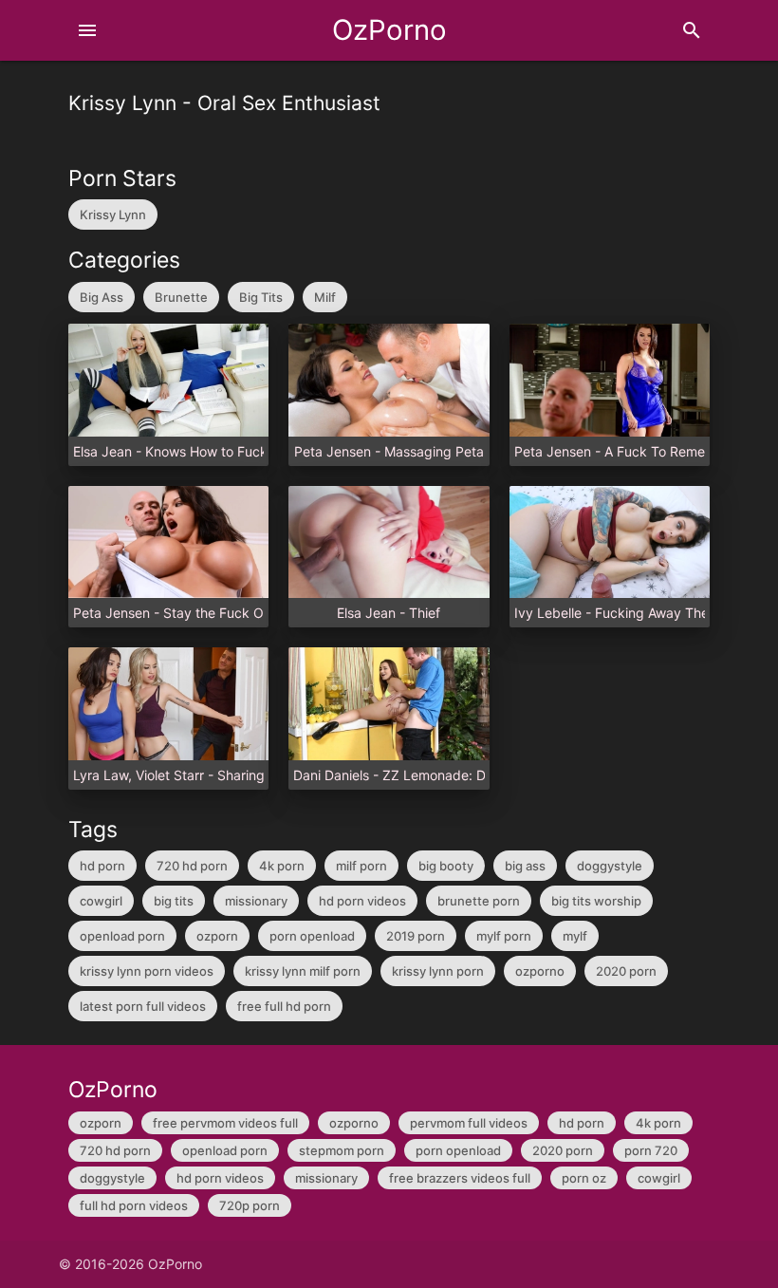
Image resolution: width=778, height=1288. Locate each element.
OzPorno (389, 30)
